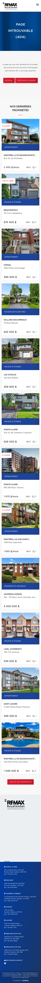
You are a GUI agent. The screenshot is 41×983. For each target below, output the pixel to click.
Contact (7, 904)
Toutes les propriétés (20, 782)
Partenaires (8, 875)
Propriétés (8, 865)
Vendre (7, 889)
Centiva (25, 980)
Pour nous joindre (26, 80)
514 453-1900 (12, 887)
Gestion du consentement (20, 977)
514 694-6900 (12, 941)
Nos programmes (10, 879)
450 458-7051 (12, 914)
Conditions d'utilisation (30, 976)
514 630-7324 (12, 874)
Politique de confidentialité (11, 976)
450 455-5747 (12, 901)
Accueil (9, 80)
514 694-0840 (12, 954)
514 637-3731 (11, 927)
